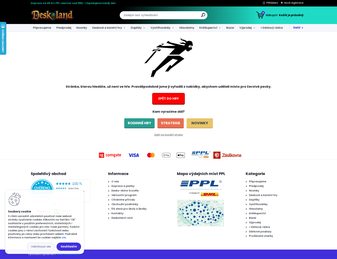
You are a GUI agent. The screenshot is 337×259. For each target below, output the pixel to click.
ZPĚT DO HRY (168, 98)
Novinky (81, 28)
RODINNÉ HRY (139, 123)
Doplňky (136, 28)
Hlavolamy (186, 28)
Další (296, 27)
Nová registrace (293, 3)
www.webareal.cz (68, 254)
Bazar (230, 28)
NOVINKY (199, 123)
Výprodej (245, 28)
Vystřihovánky (160, 28)
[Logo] (52, 15)
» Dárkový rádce (272, 28)
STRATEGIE (170, 123)
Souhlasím (69, 246)
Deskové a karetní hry (107, 28)
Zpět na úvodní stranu (168, 134)
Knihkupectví (208, 28)
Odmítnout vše (41, 246)
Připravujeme (42, 28)
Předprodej (63, 28)
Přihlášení (272, 3)
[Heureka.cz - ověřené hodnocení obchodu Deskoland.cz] (60, 181)
